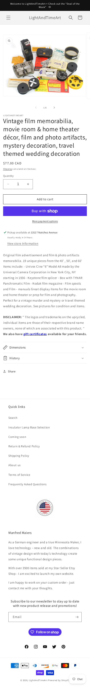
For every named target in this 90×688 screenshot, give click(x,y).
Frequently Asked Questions (27, 484)
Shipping (7, 169)
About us (14, 465)
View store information (22, 243)
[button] (8, 17)
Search (13, 418)
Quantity (8, 176)
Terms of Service (19, 475)
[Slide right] (54, 107)
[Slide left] (35, 107)
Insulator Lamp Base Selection (29, 427)
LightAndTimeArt (38, 680)
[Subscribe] (76, 617)
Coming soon (17, 437)
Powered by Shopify (59, 680)
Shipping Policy (18, 456)
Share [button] (12, 371)
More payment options (45, 221)
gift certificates (35, 334)
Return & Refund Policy (24, 446)
